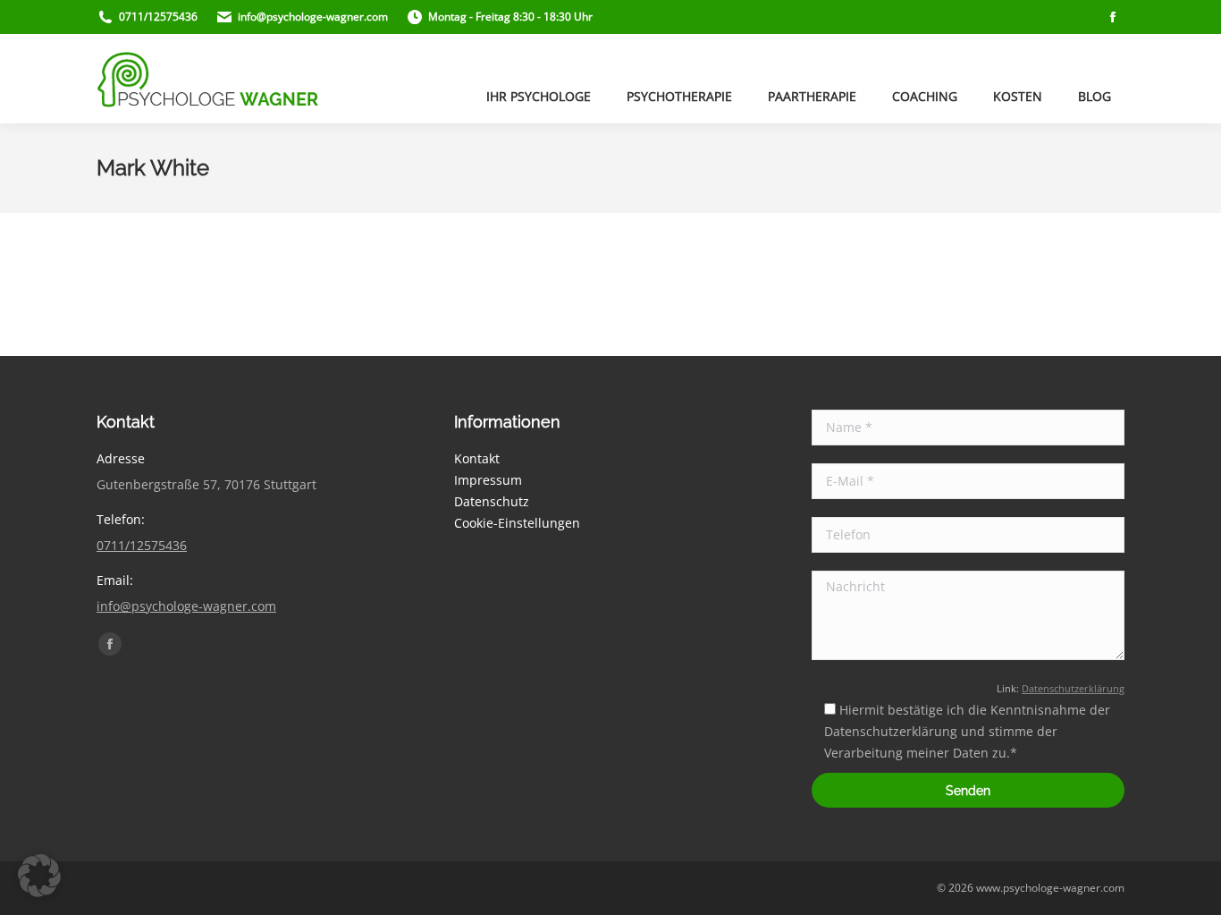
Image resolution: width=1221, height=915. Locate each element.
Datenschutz (491, 501)
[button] (39, 875)
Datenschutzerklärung (1073, 688)
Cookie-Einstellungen (517, 522)
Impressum (488, 479)
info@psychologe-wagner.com (186, 605)
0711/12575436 (142, 545)
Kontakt (477, 458)
